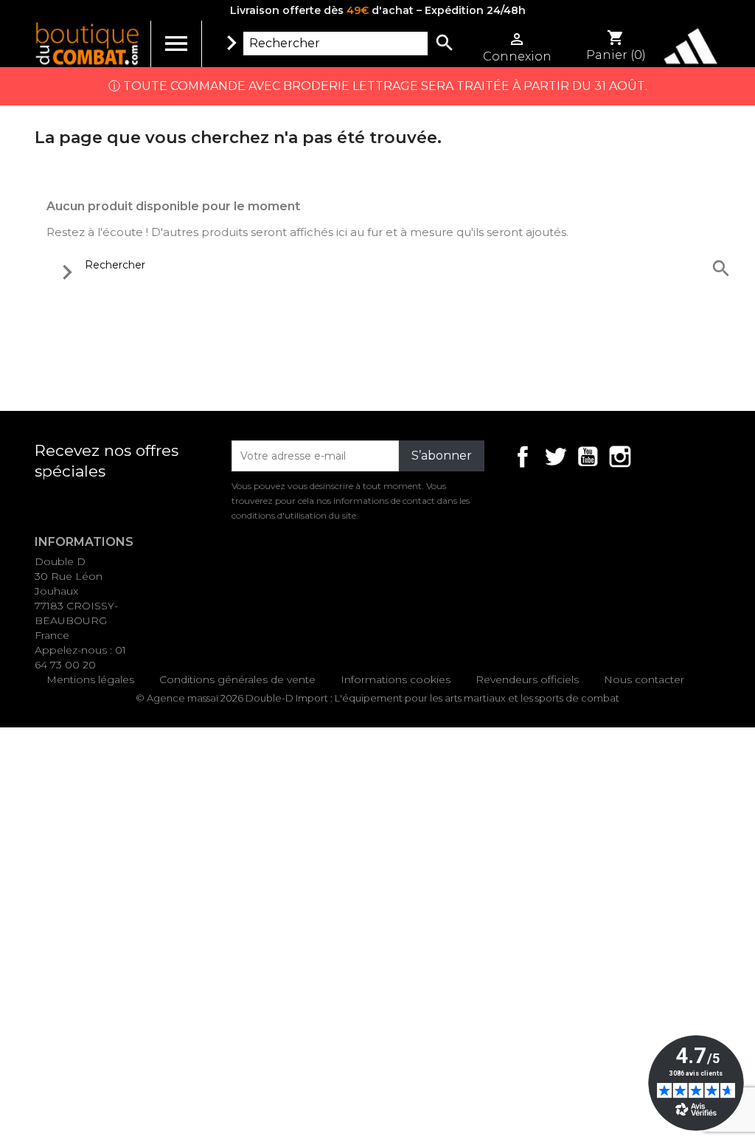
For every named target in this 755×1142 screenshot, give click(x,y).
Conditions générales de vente (237, 679)
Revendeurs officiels (527, 679)
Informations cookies (395, 679)
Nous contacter (644, 679)
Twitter (555, 456)
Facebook (522, 456)
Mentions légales (90, 679)
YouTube (587, 456)
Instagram (620, 456)
